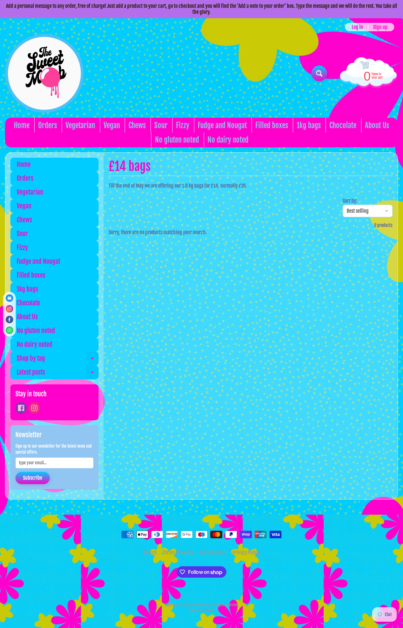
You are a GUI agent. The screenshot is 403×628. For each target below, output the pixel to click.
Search (150, 552)
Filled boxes (271, 125)
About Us (377, 125)
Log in (357, 27)
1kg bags (309, 125)
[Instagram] (34, 408)
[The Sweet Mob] (44, 73)
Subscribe (32, 478)
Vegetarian (80, 125)
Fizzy (182, 125)
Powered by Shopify (201, 610)
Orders (47, 125)
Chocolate (342, 125)
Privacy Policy (245, 552)
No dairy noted (227, 139)
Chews (137, 125)
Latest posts (58, 373)
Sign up (380, 27)
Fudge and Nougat (222, 125)
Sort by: (350, 201)
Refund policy (213, 552)
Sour (160, 125)
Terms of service (178, 552)
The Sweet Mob (200, 605)
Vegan (112, 125)
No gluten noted (177, 139)
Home (22, 125)
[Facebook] (21, 408)
